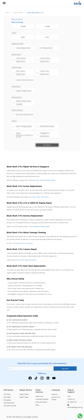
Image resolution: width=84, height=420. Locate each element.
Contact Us (71, 399)
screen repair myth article (40, 197)
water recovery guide (26, 243)
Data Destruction (41, 402)
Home (7, 13)
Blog (37, 405)
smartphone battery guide (40, 226)
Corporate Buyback (42, 399)
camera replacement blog (27, 260)
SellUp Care (39, 396)
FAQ (69, 396)
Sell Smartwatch (9, 403)
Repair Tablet (24, 397)
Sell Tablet (7, 397)
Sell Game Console (10, 406)
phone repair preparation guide (45, 180)
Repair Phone (24, 394)
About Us (55, 394)
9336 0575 (73, 402)
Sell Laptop (7, 400)
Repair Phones (18, 13)
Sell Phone (7, 394)
